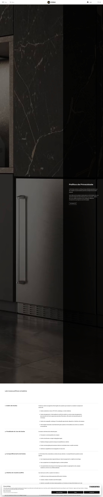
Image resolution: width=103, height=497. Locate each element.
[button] (100, 2)
